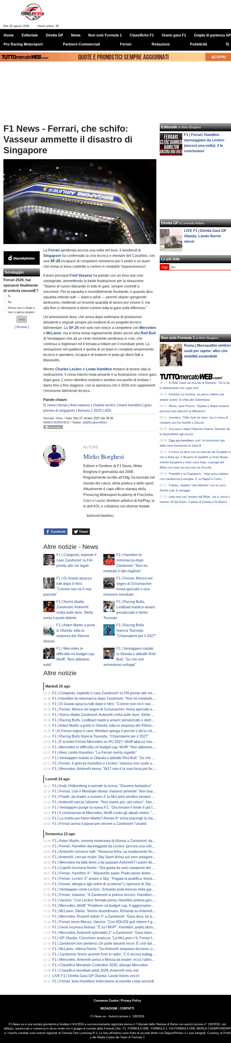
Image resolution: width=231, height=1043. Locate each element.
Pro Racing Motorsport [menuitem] (23, 44)
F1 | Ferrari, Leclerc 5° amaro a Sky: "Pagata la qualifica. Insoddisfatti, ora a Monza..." (120, 878)
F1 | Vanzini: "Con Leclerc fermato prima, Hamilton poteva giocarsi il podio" (112, 900)
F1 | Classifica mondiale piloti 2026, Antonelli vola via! (95, 970)
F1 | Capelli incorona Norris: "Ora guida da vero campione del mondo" (108, 868)
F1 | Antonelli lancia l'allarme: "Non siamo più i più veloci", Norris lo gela (109, 802)
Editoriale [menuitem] (30, 35)
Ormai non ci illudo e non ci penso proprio (21, 310)
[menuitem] (227, 44)
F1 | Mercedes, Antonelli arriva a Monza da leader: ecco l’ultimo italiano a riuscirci (117, 960)
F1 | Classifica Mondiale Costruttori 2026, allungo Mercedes (100, 965)
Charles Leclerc (68, 369)
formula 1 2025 (90, 410)
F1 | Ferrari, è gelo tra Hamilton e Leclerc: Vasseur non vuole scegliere (108, 763)
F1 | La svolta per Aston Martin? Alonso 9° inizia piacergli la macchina (107, 818)
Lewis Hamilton (99, 369)
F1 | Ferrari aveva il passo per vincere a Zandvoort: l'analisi (99, 824)
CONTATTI (127, 1008)
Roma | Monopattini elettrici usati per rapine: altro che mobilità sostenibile (207, 351)
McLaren (53, 333)
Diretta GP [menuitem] (54, 35)
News (59, 418)
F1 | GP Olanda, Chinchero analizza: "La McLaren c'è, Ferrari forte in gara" (111, 938)
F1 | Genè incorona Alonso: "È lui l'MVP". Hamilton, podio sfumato (105, 927)
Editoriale (169, 127)
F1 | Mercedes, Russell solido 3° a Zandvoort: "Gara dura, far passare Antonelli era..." (120, 916)
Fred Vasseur (80, 275)
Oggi (165, 267)
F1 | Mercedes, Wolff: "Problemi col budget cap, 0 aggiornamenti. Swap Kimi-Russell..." (121, 905)
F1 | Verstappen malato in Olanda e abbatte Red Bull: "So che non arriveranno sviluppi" (122, 758)
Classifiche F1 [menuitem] (142, 35)
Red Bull (148, 333)
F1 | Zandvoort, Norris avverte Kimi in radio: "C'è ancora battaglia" (104, 954)
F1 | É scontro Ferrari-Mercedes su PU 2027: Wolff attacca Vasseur (105, 742)
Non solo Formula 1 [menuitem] (105, 35)
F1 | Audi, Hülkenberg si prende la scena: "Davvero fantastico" (102, 786)
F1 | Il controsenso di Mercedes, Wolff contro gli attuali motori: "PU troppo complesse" (120, 813)
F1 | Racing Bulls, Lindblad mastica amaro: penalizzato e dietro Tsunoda (110, 720)
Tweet (83, 531)
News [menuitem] (76, 35)
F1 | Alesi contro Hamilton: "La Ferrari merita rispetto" (94, 752)
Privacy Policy (131, 1000)
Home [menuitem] (9, 35)
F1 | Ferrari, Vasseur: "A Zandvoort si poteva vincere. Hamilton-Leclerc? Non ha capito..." (123, 895)
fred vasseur (80, 405)
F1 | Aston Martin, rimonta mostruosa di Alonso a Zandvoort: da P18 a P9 (110, 841)
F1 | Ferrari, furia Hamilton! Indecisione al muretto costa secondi (103, 981)
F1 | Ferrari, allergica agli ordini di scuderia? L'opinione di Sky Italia (106, 884)
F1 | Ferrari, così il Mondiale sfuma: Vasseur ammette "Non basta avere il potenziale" (119, 791)
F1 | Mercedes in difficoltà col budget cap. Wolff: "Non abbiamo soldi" (107, 747)
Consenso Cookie (106, 1000)
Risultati (21, 327)
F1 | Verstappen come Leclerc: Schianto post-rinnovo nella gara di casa (109, 889)
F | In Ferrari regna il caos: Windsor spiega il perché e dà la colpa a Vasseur (112, 731)
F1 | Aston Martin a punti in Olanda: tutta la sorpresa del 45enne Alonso (109, 725)
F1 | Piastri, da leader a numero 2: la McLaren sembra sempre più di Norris (111, 797)
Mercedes (147, 328)
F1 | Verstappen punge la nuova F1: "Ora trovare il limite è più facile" (106, 807)
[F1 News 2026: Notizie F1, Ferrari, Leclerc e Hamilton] (32, 14)
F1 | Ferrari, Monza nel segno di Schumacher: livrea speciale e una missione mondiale (121, 709)
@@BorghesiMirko (95, 422)
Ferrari (54, 250)
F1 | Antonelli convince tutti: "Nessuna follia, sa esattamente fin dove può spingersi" (118, 851)
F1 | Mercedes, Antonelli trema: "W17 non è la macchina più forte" (104, 769)
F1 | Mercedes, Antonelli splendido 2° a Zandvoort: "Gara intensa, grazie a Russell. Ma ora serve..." (131, 932)
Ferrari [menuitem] (125, 44)
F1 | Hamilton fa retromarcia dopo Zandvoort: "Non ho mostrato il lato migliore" (114, 698)
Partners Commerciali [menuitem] (81, 44)
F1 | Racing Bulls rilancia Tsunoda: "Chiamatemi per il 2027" (136, 630)
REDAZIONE (109, 1008)
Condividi (58, 531)
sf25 (107, 410)
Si (9, 296)
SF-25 (74, 328)
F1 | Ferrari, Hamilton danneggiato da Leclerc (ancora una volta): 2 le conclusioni (116, 846)
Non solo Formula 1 (178, 338)
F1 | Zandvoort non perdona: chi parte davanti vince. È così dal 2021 (106, 943)
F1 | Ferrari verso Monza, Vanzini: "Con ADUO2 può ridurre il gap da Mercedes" (115, 922)
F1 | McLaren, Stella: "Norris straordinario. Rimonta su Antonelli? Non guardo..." (115, 911)
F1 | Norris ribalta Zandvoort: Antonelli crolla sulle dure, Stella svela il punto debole (118, 715)
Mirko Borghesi (56, 422)
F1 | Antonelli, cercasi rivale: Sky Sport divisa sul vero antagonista (104, 857)
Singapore (52, 256)
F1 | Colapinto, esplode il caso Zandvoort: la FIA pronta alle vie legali (76, 560)
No (10, 302)
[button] (21, 319)
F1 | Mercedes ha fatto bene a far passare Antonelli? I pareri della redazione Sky (116, 862)
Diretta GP (169, 223)
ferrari (63, 405)
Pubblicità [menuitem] (198, 44)
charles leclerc (104, 405)
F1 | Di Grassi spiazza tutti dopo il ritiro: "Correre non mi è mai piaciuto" (108, 704)
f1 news (49, 405)
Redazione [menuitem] (161, 44)
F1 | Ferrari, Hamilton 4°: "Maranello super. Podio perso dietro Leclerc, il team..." (116, 873)
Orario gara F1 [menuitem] (174, 35)
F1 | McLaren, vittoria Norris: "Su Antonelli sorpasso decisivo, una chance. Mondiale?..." (122, 949)
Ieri (173, 267)
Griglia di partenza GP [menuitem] (212, 35)
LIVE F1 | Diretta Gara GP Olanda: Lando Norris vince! (95, 976)
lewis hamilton (130, 405)
